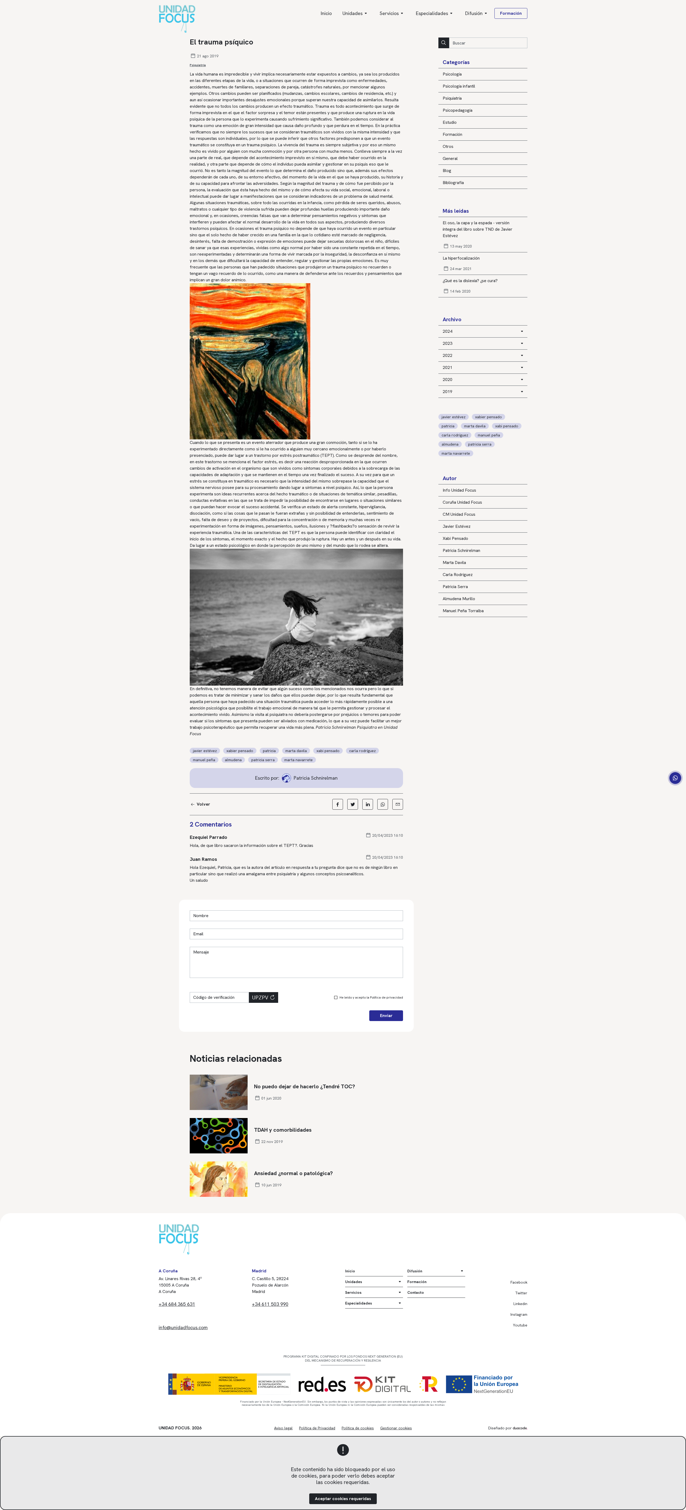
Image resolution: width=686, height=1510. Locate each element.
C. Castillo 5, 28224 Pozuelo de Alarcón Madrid (270, 1285)
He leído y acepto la (371, 997)
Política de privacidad (386, 997)
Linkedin (520, 1303)
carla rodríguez (455, 435)
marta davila (475, 426)
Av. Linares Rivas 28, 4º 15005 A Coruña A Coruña (180, 1285)
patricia (448, 426)
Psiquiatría (198, 65)
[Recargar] (272, 997)
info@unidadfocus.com (183, 1327)
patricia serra (479, 444)
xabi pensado (506, 426)
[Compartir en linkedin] (367, 804)
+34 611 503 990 (270, 1304)
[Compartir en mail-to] (397, 804)
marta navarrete (456, 453)
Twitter (521, 1293)
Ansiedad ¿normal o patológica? (293, 1173)
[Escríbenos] (675, 778)
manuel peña (489, 435)
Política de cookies (358, 1428)
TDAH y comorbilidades (283, 1130)
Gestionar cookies (396, 1428)
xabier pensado (488, 416)
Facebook (518, 1282)
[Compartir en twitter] (352, 804)
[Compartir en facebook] (337, 804)
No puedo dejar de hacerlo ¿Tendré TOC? (304, 1086)
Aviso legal (283, 1428)
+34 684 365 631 (177, 1304)
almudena (450, 444)
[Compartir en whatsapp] (382, 804)
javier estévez (453, 416)
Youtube (520, 1325)
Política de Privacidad (317, 1428)
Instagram (518, 1314)
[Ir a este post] (219, 1092)
